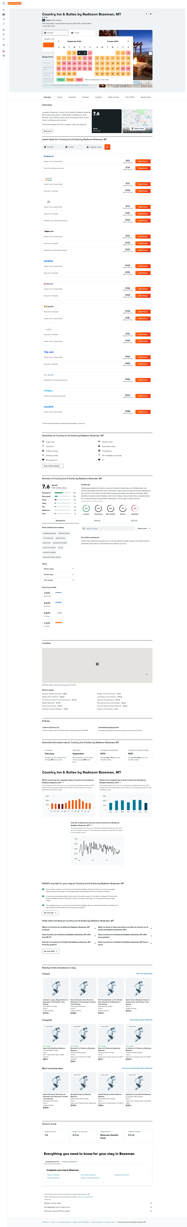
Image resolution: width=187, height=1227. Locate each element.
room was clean (48, 538)
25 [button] (85, 68)
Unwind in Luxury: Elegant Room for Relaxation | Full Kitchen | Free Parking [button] (55, 1002)
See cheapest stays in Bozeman (141, 1020)
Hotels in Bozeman (53, 1178)
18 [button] (85, 63)
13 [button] (59, 63)
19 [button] (90, 63)
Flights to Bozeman (53, 1175)
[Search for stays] (3, 14)
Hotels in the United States (81, 1222)
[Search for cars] (3, 19)
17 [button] (79, 63)
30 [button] (74, 74)
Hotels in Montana (96, 1222)
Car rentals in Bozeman (88, 1175)
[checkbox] (53, 594)
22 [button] (69, 68)
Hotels (53, 1222)
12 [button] (90, 58)
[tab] (60, 520)
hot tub (60, 548)
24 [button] (80, 68)
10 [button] (80, 58)
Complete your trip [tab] (52, 1162)
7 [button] (112, 58)
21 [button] (64, 68)
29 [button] (69, 74)
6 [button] (58, 58)
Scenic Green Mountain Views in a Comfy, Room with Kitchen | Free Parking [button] (138, 1002)
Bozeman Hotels (109, 1222)
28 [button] (64, 74)
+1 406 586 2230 (48, 26)
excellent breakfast (49, 552)
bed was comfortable (60, 543)
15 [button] (69, 63)
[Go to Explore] (3, 34)
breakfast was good (49, 533)
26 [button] (90, 68)
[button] (3, 3)
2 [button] (74, 53)
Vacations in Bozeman (122, 1175)
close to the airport (49, 548)
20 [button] (59, 68)
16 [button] (74, 63)
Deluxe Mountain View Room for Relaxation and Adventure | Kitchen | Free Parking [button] (83, 1002)
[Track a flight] (3, 39)
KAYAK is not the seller (52, 1203)
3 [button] (79, 53)
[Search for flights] (3, 10)
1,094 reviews (56, 20)
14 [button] (64, 63)
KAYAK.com (45, 1222)
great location (60, 538)
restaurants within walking (51, 557)
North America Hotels (64, 1222)
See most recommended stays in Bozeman (137, 1068)
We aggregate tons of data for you (57, 1207)
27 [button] (59, 74)
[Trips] (3, 45)
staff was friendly (63, 533)
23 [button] (74, 68)
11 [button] (84, 58)
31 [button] (128, 74)
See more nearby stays (144, 974)
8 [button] (69, 58)
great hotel (46, 543)
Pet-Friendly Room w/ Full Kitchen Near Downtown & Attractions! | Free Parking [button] (110, 1002)
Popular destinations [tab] (69, 1162)
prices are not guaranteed (85, 1197)
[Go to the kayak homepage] (14, 3)
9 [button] (74, 58)
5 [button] (89, 53)
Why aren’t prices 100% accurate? (57, 1211)
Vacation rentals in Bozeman (90, 1178)
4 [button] (84, 53)
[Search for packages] (3, 23)
